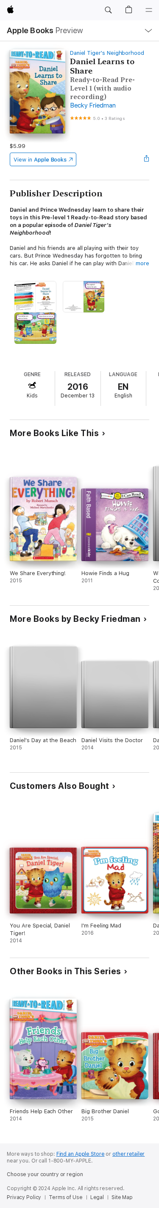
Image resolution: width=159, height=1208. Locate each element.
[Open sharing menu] (146, 159)
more (142, 263)
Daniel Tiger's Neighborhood (107, 53)
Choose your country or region (45, 1174)
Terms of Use (66, 1197)
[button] (108, 10)
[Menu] (149, 10)
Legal (97, 1197)
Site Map (122, 1197)
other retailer (128, 1154)
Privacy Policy (24, 1197)
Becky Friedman (93, 105)
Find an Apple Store (80, 1154)
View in (40, 159)
